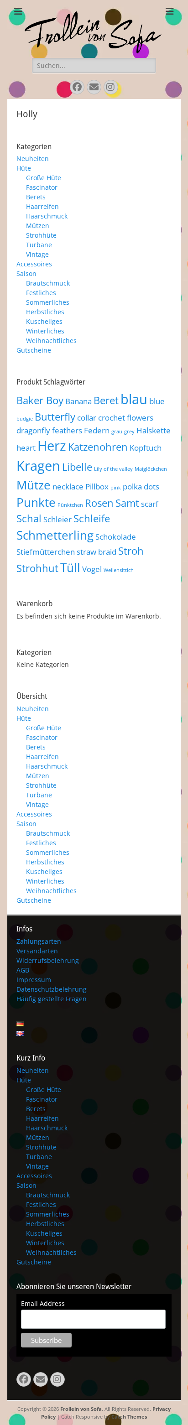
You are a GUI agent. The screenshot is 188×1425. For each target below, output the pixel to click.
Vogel (92, 569)
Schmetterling (55, 535)
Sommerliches (47, 302)
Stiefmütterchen (45, 551)
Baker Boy (39, 400)
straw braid (96, 551)
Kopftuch (146, 447)
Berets (36, 196)
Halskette (153, 430)
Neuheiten (32, 158)
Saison (26, 273)
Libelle (77, 466)
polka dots (141, 486)
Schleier (57, 519)
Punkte (36, 502)
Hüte (23, 168)
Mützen (37, 225)
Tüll (70, 567)
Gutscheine (33, 350)
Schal (29, 518)
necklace (68, 486)
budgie (24, 419)
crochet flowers (125, 417)
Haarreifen (42, 206)
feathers (67, 430)
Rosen (99, 503)
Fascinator (41, 187)
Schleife (91, 518)
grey (129, 431)
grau (116, 431)
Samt (127, 503)
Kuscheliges (44, 321)
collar (86, 417)
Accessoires (34, 264)
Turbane (39, 244)
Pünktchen (70, 505)
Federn (97, 430)
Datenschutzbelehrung (51, 989)
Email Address (43, 1303)
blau (133, 399)
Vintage (37, 254)
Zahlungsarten (38, 941)
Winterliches (45, 331)
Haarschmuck (47, 216)
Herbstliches (45, 311)
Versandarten (37, 951)
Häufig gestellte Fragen (51, 998)
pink (115, 487)
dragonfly (33, 430)
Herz (51, 446)
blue (157, 401)
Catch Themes (129, 1416)
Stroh (131, 550)
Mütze (33, 485)
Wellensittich (119, 570)
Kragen (38, 466)
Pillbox (97, 486)
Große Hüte (43, 177)
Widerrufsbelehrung (47, 960)
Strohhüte (41, 235)
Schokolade (115, 536)
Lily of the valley (113, 469)
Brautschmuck (48, 283)
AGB (22, 970)
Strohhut (37, 568)
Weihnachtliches (51, 340)
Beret (106, 400)
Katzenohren (98, 446)
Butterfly (55, 416)
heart (26, 447)
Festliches (41, 292)
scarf (149, 504)
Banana (78, 401)
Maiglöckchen (151, 469)
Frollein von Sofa (81, 1408)
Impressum (33, 979)
